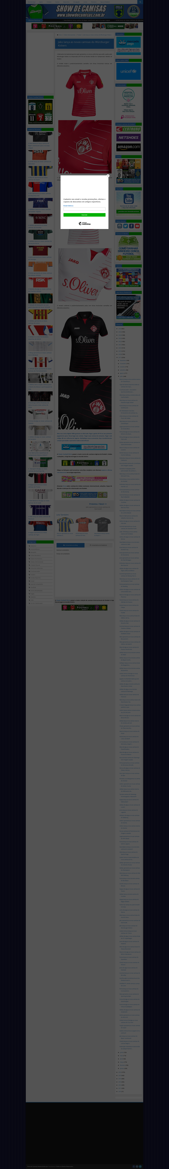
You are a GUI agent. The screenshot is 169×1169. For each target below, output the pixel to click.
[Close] (108, 175)
